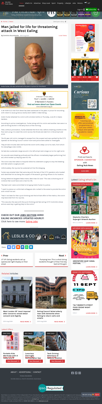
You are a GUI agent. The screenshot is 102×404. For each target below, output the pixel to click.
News (22, 3)
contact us (35, 399)
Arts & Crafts (78, 222)
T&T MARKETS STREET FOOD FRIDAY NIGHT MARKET (83, 307)
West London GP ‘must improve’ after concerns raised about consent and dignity (17, 313)
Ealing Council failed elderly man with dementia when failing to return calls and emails (49, 314)
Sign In (80, 9)
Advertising (25, 372)
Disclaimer (28, 376)
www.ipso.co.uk (43, 401)
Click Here (85, 171)
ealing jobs (32, 221)
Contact (37, 372)
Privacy (22, 376)
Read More (24, 322)
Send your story (58, 21)
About (14, 372)
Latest (83, 179)
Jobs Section (28, 215)
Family (75, 313)
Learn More (90, 223)
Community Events (79, 262)
